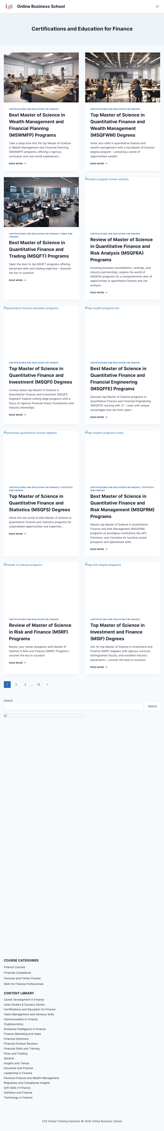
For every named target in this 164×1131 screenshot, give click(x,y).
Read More (17, 163)
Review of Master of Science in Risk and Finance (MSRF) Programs (40, 631)
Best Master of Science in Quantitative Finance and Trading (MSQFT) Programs (39, 249)
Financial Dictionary (16, 1038)
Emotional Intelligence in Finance (25, 1029)
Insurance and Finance (18, 1068)
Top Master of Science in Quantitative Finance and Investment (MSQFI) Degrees (40, 375)
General (9, 1058)
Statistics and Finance (18, 1092)
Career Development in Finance (24, 999)
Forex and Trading (15, 1053)
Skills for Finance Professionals (24, 984)
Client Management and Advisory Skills (29, 1014)
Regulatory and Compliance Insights (27, 1082)
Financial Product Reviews (21, 1043)
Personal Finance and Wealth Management (31, 1078)
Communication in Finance (21, 1019)
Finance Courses (14, 967)
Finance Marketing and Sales (22, 1033)
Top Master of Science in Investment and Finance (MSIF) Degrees (117, 631)
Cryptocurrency (13, 1024)
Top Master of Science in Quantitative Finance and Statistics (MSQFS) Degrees (39, 502)
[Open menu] (157, 6)
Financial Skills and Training (21, 1048)
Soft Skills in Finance (17, 1087)
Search (8, 700)
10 (38, 684)
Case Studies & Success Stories (24, 1004)
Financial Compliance (17, 972)
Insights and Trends (16, 1063)
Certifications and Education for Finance (34, 109)
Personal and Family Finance (22, 978)
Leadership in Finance (18, 1073)
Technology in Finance (18, 1097)
